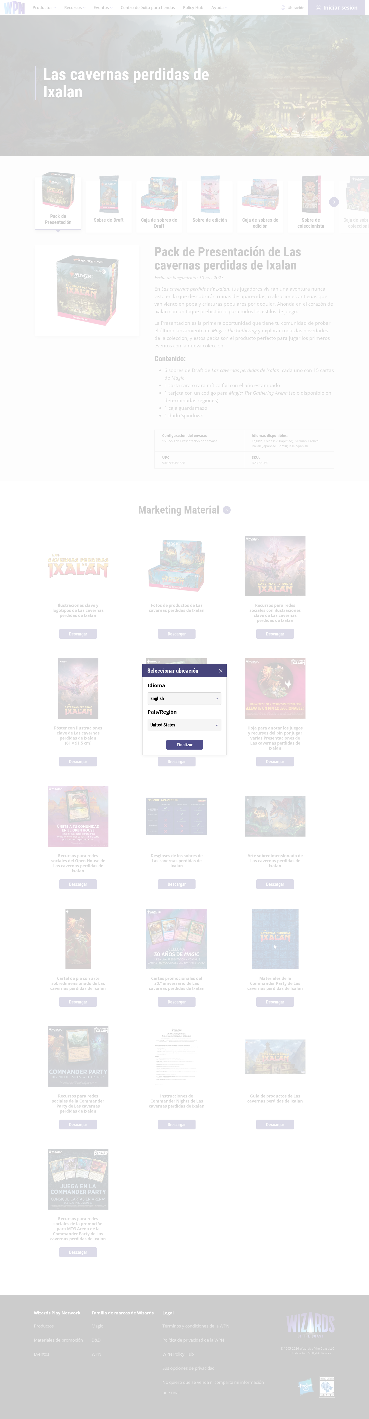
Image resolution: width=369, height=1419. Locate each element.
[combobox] (180, 699)
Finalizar (185, 744)
